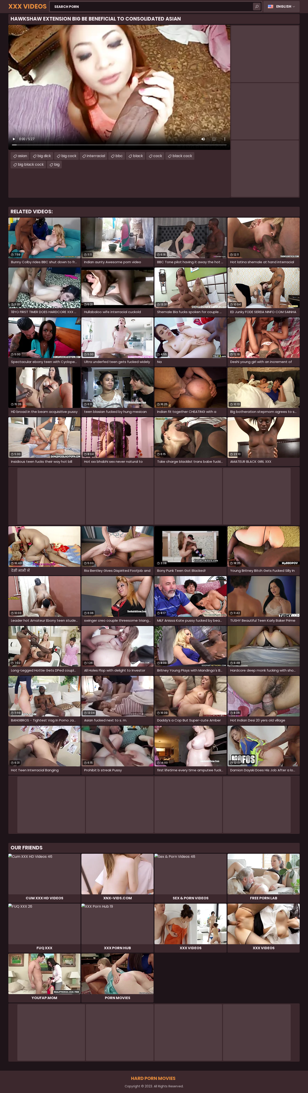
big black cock (31, 164)
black (138, 155)
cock (157, 155)
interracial (96, 155)
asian (22, 155)
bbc (119, 155)
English (283, 6)
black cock (182, 155)
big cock (68, 155)
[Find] (257, 6)
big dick (44, 155)
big (57, 164)
